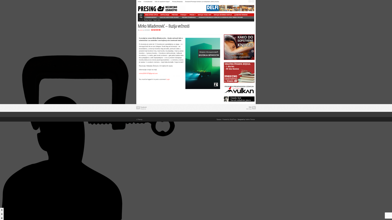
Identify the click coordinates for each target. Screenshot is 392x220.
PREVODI (175, 15)
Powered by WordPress (229, 119)
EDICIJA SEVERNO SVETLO (223, 15)
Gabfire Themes (250, 119)
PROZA (192, 15)
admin (141, 30)
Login (168, 79)
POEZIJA (183, 15)
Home (139, 1)
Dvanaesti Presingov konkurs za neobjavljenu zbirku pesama (202, 1)
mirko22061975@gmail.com (148, 73)
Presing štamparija (177, 1)
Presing (139, 119)
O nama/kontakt (148, 1)
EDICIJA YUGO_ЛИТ (204, 15)
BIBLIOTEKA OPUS (151, 15)
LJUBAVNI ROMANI (241, 15)
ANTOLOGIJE (164, 15)
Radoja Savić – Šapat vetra (152, 20)
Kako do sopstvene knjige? (162, 1)
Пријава (219, 119)
